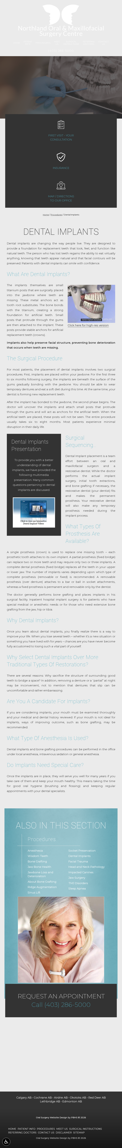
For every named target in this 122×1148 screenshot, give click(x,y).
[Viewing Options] (6, 1142)
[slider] (91, 320)
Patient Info (26, 1128)
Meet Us (62, 1128)
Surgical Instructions (85, 1128)
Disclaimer (64, 1132)
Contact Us (46, 1132)
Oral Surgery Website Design (51, 1117)
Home (16, 43)
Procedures (43, 43)
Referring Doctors (22, 1132)
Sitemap (79, 1132)
